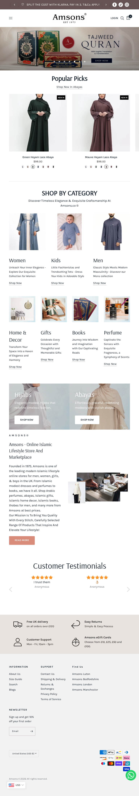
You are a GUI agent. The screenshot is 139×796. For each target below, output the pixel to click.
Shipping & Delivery (53, 679)
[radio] (23, 166)
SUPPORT (47, 667)
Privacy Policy (49, 694)
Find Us (77, 667)
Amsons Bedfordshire (85, 679)
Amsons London (82, 684)
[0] (127, 18)
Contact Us (47, 674)
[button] (22, 540)
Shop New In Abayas (69, 86)
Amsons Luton (81, 674)
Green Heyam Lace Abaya (38, 157)
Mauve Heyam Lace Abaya (101, 157)
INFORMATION (18, 667)
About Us (14, 674)
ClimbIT (64, 778)
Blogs (12, 689)
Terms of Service (51, 699)
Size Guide (15, 679)
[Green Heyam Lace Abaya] (38, 123)
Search (13, 684)
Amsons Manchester (85, 689)
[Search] (122, 18)
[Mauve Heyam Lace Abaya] (101, 123)
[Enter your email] (31, 731)
